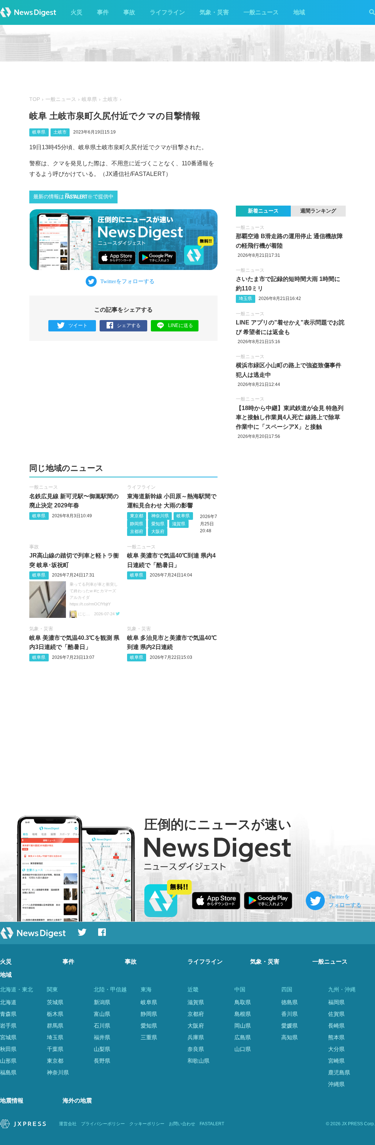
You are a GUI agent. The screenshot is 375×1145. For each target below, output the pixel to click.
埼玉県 (245, 298)
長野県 (102, 1061)
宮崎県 (336, 1061)
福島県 (8, 1072)
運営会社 (68, 1123)
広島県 (242, 1037)
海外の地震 (77, 1100)
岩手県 (8, 1025)
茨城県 (55, 1002)
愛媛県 (289, 1025)
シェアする (129, 325)
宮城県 (8, 1037)
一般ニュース (261, 12)
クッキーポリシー (146, 1123)
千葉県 (55, 1049)
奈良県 (196, 1049)
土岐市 (110, 99)
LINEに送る (180, 325)
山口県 (242, 1049)
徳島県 (289, 1002)
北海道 (8, 1002)
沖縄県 (336, 1084)
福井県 (102, 1037)
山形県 (8, 1061)
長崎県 (336, 1025)
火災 (76, 12)
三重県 (149, 1037)
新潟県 (102, 1002)
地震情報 (11, 1100)
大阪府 (157, 531)
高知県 (289, 1037)
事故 (129, 12)
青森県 (8, 1014)
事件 (103, 12)
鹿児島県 (339, 1072)
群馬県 (55, 1025)
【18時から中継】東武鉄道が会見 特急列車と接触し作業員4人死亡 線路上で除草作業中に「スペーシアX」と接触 (290, 417)
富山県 (102, 1014)
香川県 (289, 1014)
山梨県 (102, 1049)
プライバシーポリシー (103, 1123)
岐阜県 (89, 99)
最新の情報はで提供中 (73, 196)
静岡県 (136, 523)
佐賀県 (336, 1014)
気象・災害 (214, 12)
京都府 (136, 531)
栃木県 (55, 1014)
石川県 (102, 1025)
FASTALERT (212, 1123)
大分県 (336, 1049)
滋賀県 (178, 523)
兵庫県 (196, 1037)
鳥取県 (242, 1002)
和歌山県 (198, 1061)
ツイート (78, 325)
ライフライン (167, 12)
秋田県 (8, 1049)
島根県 (242, 1014)
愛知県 (157, 523)
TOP (34, 99)
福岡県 (336, 1002)
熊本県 (336, 1037)
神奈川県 (160, 515)
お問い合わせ (182, 1123)
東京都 (136, 515)
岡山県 (242, 1025)
